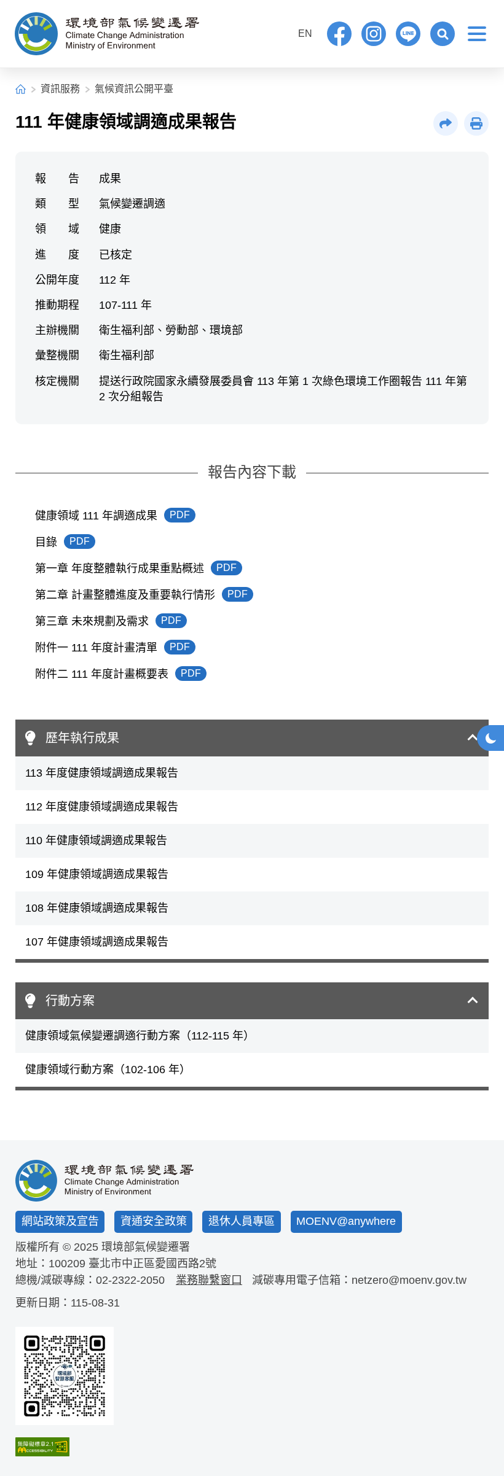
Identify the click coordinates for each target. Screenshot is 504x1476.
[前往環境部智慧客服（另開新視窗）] (64, 1376)
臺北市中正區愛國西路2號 (152, 1263)
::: (279, 32)
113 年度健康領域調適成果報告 (101, 773)
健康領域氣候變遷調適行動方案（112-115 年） (139, 1036)
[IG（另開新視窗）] (373, 33)
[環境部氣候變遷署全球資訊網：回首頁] (107, 33)
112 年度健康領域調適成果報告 (101, 807)
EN (305, 33)
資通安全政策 (153, 1221)
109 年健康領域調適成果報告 (96, 874)
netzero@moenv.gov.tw (409, 1280)
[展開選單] (477, 33)
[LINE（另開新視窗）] (408, 33)
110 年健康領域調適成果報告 (96, 840)
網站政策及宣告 (60, 1221)
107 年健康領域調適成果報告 (96, 942)
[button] (442, 33)
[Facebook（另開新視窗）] (339, 33)
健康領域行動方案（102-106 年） (108, 1069)
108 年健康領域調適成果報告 (96, 908)
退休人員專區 (241, 1221)
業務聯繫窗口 (209, 1280)
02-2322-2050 (130, 1280)
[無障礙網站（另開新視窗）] (64, 1446)
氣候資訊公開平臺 (134, 89)
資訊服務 (60, 89)
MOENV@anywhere (346, 1221)
